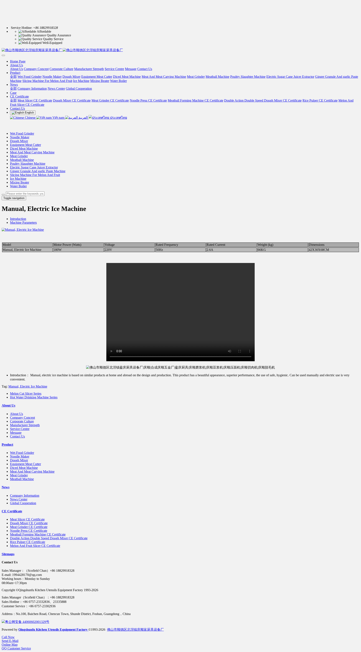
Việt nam (58, 117)
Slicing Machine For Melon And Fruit (35, 175)
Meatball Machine (22, 160)
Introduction (18, 219)
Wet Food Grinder (22, 133)
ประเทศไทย (118, 117)
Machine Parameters (23, 222)
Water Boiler (18, 186)
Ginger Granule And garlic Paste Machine (37, 171)
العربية (83, 117)
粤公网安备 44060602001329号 (27, 622)
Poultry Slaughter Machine (27, 163)
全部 (13, 76)
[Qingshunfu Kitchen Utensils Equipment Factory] (180, 50)
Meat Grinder (19, 156)
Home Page (17, 61)
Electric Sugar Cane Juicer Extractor (34, 167)
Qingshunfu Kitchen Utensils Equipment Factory (53, 629)
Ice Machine (18, 178)
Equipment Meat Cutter (25, 145)
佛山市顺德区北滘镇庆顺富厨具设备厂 (135, 629)
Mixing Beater (19, 182)
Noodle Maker (19, 137)
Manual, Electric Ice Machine (27, 386)
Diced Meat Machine (24, 148)
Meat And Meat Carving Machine (32, 152)
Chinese (30, 117)
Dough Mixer (19, 141)
